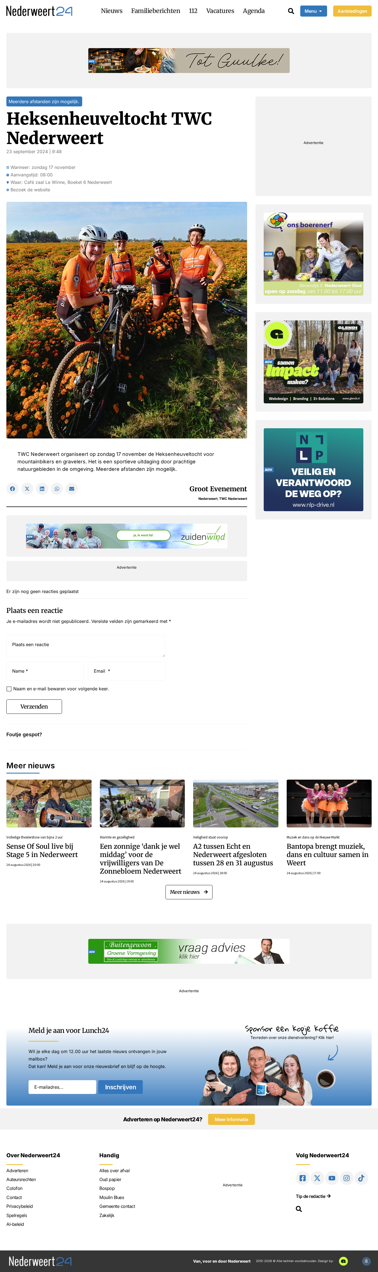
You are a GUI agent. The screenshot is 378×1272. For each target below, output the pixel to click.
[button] (12, 489)
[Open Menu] (320, 11)
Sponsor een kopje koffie (292, 1028)
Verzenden (34, 706)
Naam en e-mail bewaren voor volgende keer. (61, 688)
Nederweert (208, 499)
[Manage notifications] (366, 1261)
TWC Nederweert (233, 499)
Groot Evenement (218, 489)
